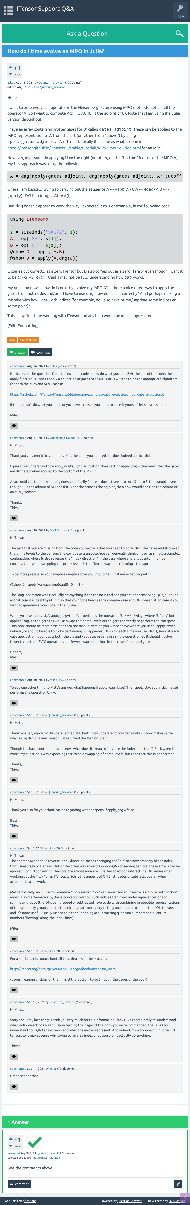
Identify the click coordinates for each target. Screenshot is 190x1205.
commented (18, 366)
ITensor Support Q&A (45, 8)
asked (11, 82)
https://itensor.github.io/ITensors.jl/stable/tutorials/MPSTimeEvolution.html (74, 148)
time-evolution (28, 339)
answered (14, 1153)
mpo (12, 339)
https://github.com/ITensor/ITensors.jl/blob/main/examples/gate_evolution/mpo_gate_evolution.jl (87, 394)
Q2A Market (177, 1200)
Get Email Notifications (20, 1200)
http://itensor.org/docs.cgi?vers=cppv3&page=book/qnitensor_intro (63, 969)
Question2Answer (129, 1200)
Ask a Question (87, 33)
